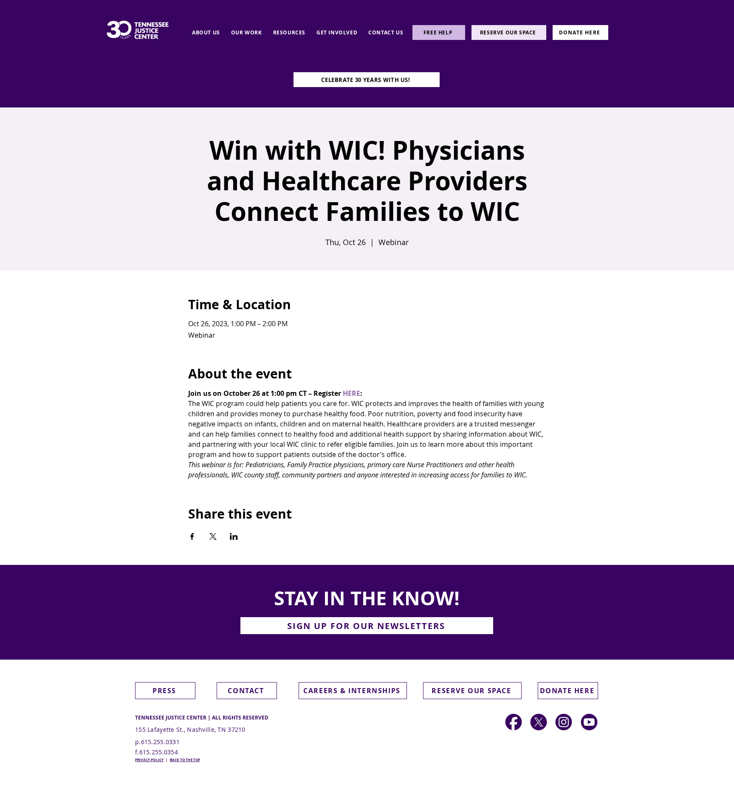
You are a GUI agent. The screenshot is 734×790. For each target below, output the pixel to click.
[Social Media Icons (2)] (513, 722)
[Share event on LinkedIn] (234, 536)
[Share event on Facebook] (192, 536)
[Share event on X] (213, 536)
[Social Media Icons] (563, 722)
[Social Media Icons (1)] (538, 722)
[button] (206, 32)
